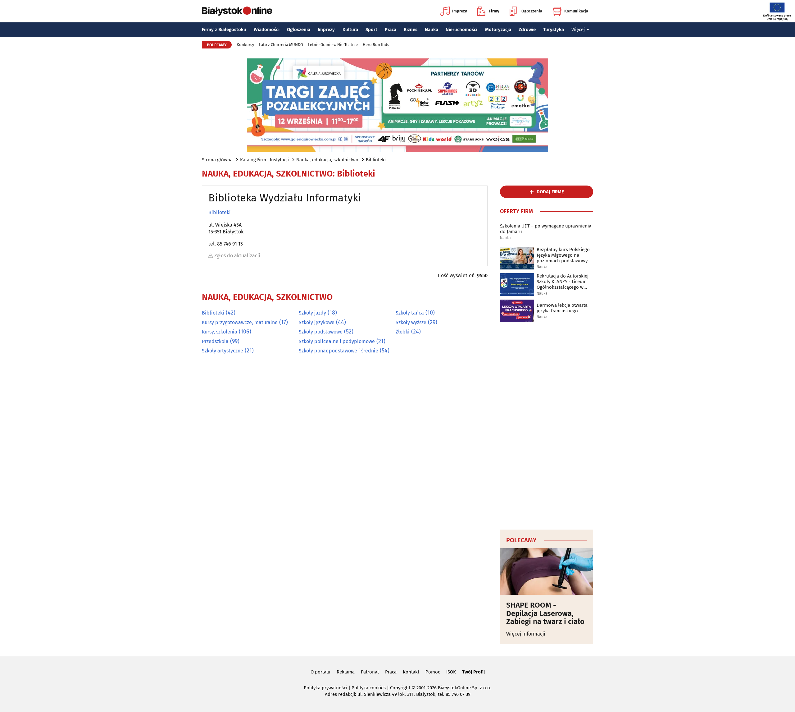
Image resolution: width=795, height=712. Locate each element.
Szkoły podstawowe (321, 332)
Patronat (370, 672)
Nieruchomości (461, 29)
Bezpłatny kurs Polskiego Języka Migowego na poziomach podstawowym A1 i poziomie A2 (564, 255)
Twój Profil (473, 672)
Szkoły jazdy (312, 313)
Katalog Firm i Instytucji (264, 160)
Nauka (431, 29)
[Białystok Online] (237, 11)
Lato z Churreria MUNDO (281, 45)
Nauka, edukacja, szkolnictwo (327, 160)
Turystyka (553, 29)
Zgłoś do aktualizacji (237, 256)
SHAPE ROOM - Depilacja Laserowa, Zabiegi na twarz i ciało (546, 613)
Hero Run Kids (376, 45)
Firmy (494, 11)
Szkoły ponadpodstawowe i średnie (338, 351)
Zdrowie (527, 29)
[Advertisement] (546, 425)
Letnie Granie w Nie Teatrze (333, 45)
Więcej (578, 29)
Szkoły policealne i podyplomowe (337, 341)
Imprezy (459, 11)
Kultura (350, 29)
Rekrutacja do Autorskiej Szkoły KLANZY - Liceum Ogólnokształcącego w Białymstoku (562, 281)
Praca (390, 29)
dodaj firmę (550, 192)
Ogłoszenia (531, 11)
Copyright (400, 688)
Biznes (410, 29)
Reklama (346, 672)
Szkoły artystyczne (222, 351)
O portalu (320, 672)
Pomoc (432, 672)
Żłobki (403, 332)
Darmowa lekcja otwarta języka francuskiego (562, 308)
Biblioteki (376, 160)
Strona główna (217, 160)
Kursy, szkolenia (219, 332)
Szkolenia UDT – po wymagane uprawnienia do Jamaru (545, 228)
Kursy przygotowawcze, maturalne (240, 322)
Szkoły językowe (316, 322)
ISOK (451, 672)
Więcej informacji (525, 634)
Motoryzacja (498, 29)
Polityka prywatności (325, 688)
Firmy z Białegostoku (224, 29)
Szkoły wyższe (411, 322)
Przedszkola (215, 341)
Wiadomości (266, 29)
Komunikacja (576, 11)
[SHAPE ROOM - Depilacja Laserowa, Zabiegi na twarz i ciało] (546, 571)
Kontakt (411, 672)
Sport (371, 29)
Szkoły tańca (410, 313)
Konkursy (245, 45)
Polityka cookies (369, 688)
